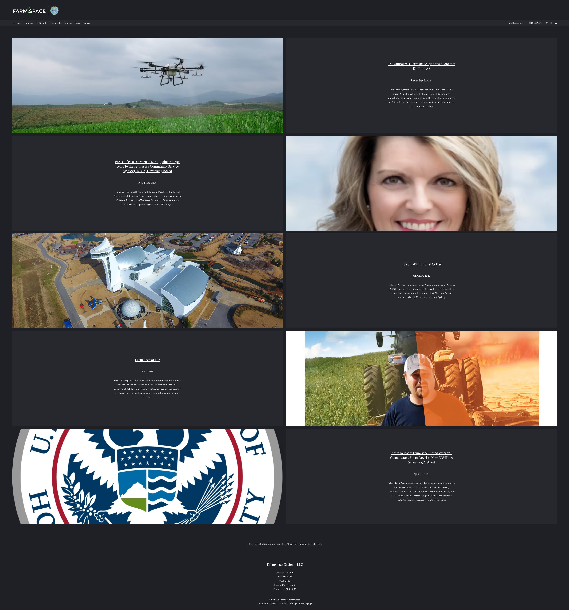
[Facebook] (551, 22)
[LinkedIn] (555, 22)
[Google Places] (546, 22)
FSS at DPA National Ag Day (422, 264)
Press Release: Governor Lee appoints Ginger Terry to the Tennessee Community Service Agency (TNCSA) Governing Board (147, 166)
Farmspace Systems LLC (285, 564)
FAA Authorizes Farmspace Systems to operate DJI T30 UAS (421, 66)
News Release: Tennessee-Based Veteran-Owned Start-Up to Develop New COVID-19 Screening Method (421, 457)
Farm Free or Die (147, 360)
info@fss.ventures (517, 23)
